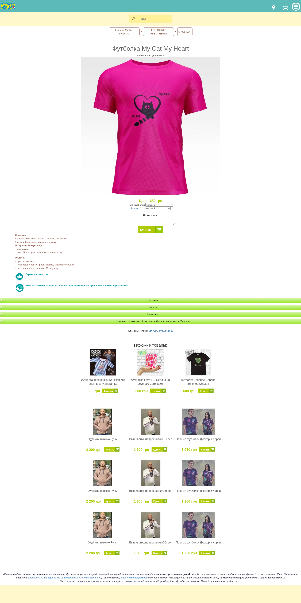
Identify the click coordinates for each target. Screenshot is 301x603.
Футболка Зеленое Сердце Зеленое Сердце (198, 381)
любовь (168, 330)
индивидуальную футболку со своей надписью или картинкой (64, 577)
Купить (145, 229)
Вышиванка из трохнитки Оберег (150, 439)
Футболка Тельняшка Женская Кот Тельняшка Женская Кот (103, 381)
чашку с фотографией (134, 577)
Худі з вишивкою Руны (102, 439)
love (161, 330)
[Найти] (133, 18)
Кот (150, 330)
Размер (135, 208)
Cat (155, 330)
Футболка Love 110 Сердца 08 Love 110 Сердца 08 (150, 381)
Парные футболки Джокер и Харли (198, 439)
